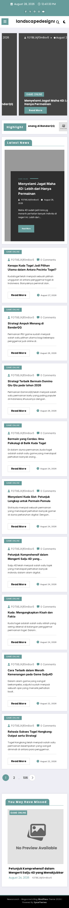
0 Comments (48, 259)
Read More (24, 110)
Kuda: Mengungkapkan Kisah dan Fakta (30, 614)
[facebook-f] (25, 11)
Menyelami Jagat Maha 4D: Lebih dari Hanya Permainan (40, 102)
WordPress (43, 899)
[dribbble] (34, 11)
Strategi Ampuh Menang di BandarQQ (26, 325)
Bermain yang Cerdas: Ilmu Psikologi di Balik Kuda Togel (27, 441)
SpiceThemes (40, 902)
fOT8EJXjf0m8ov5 (26, 37)
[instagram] (39, 11)
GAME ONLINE (23, 94)
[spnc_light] (64, 22)
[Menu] (4, 21)
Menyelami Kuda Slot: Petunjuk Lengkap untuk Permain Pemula (29, 499)
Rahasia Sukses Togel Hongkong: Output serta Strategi (30, 734)
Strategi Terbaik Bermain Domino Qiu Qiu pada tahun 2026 (30, 383)
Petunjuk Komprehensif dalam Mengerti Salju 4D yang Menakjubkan (28, 557)
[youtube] (43, 11)
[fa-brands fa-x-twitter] (30, 11)
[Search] (57, 22)
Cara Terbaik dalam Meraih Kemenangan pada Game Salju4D (30, 672)
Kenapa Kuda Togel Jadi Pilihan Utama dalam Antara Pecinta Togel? (32, 267)
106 (25, 778)
